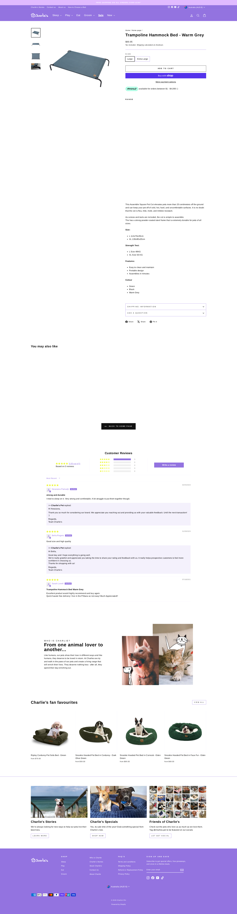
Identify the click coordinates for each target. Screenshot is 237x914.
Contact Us (94, 870)
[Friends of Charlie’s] (177, 802)
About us (62, 7)
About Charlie (95, 874)
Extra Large (142, 59)
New (110, 15)
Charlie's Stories (37, 7)
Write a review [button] (169, 465)
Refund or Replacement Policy (130, 870)
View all (199, 702)
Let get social (160, 836)
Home (127, 30)
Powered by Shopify (118, 904)
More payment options (166, 82)
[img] (52, 485)
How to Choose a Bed (77, 7)
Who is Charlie (96, 858)
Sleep (56, 15)
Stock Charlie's (96, 866)
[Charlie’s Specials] (118, 802)
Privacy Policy (124, 874)
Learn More (40, 836)
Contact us (51, 7)
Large (130, 59)
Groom (88, 15)
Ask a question (137, 313)
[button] (105, 459)
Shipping (140, 45)
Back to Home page (120, 426)
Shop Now (98, 836)
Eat (78, 15)
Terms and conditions (127, 862)
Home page (136, 30)
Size (128, 54)
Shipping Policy (124, 866)
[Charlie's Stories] (59, 802)
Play (68, 15)
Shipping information (141, 307)
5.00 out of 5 (74, 464)
